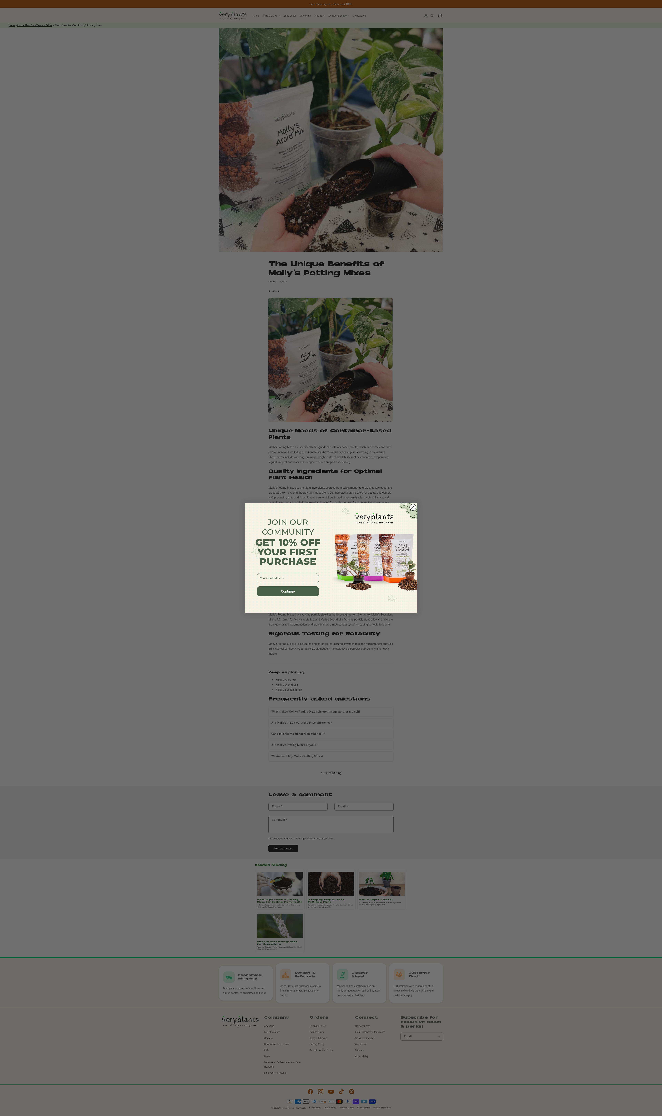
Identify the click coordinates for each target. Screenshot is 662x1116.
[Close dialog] (413, 507)
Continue (288, 591)
